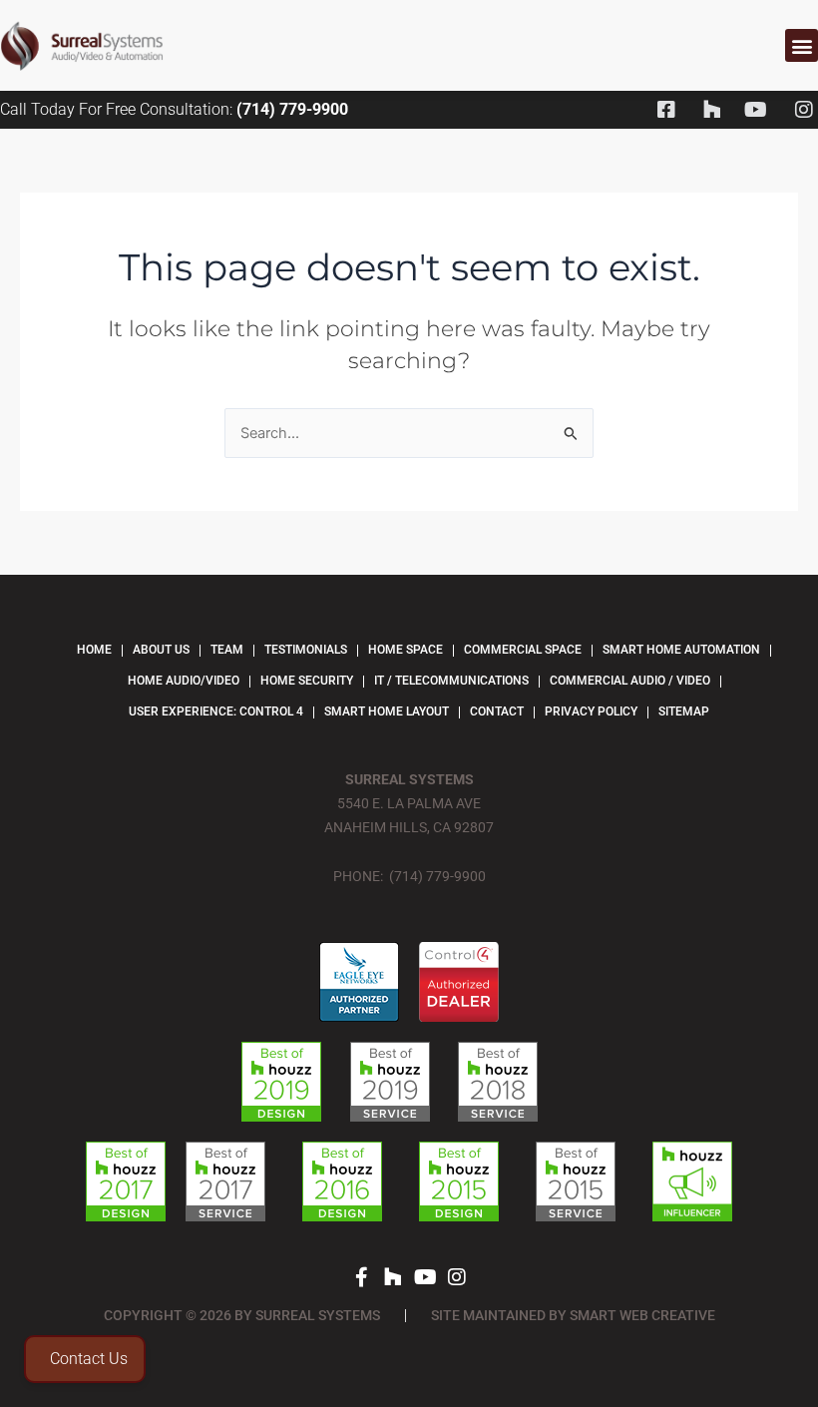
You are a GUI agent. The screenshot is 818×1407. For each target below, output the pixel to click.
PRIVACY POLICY (591, 711)
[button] (801, 45)
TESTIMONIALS (305, 650)
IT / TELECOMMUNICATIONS (451, 681)
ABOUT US (161, 650)
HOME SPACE (405, 650)
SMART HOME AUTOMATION (681, 650)
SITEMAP (683, 711)
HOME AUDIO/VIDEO (183, 681)
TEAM (226, 650)
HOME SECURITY (306, 681)
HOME (94, 650)
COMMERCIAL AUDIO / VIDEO (630, 681)
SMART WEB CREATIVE (642, 1315)
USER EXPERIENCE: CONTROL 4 (216, 711)
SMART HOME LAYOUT (386, 711)
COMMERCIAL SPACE (523, 650)
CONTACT (497, 711)
